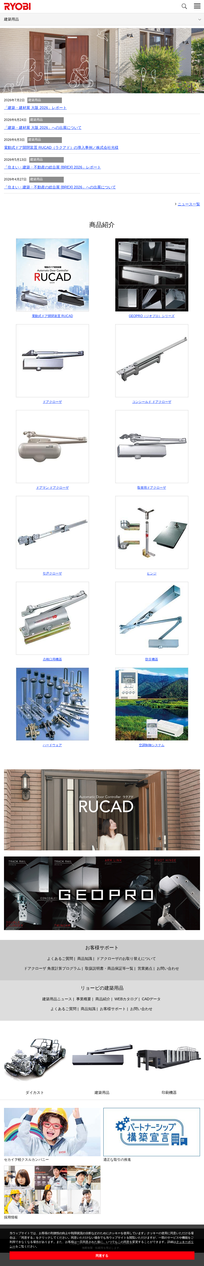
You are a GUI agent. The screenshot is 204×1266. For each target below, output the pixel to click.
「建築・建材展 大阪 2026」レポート (35, 108)
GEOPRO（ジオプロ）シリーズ (152, 316)
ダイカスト (35, 1092)
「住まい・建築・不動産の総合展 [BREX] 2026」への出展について (60, 187)
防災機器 (151, 659)
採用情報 (11, 1217)
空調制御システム (151, 745)
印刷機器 (169, 1092)
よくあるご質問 (60, 958)
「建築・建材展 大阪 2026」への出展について (43, 127)
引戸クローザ (52, 573)
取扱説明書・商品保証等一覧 (109, 968)
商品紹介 (102, 999)
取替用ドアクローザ (151, 487)
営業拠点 (145, 968)
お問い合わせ (168, 968)
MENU (197, 6)
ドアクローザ (52, 402)
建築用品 (102, 1092)
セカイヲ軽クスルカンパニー (26, 1160)
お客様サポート (102, 947)
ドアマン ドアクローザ (52, 487)
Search (184, 6)
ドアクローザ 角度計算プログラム (52, 968)
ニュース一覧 (189, 204)
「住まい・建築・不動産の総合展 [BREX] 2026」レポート (52, 167)
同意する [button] (102, 1255)
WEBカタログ (126, 999)
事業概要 (83, 999)
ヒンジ (151, 573)
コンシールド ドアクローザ (151, 402)
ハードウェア (52, 745)
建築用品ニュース (57, 999)
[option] (102, 60)
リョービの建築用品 (102, 988)
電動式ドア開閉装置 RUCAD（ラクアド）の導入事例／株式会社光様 (61, 147)
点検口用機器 (52, 659)
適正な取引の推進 (117, 1160)
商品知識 (84, 958)
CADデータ (151, 999)
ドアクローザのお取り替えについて (126, 958)
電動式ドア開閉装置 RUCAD (52, 316)
